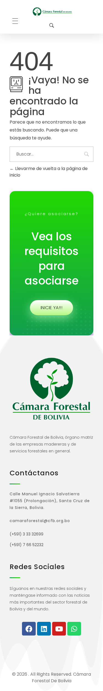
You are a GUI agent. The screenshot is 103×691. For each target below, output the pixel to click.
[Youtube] (59, 629)
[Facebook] (29, 629)
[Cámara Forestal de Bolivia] (52, 11)
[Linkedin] (44, 629)
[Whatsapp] (74, 629)
